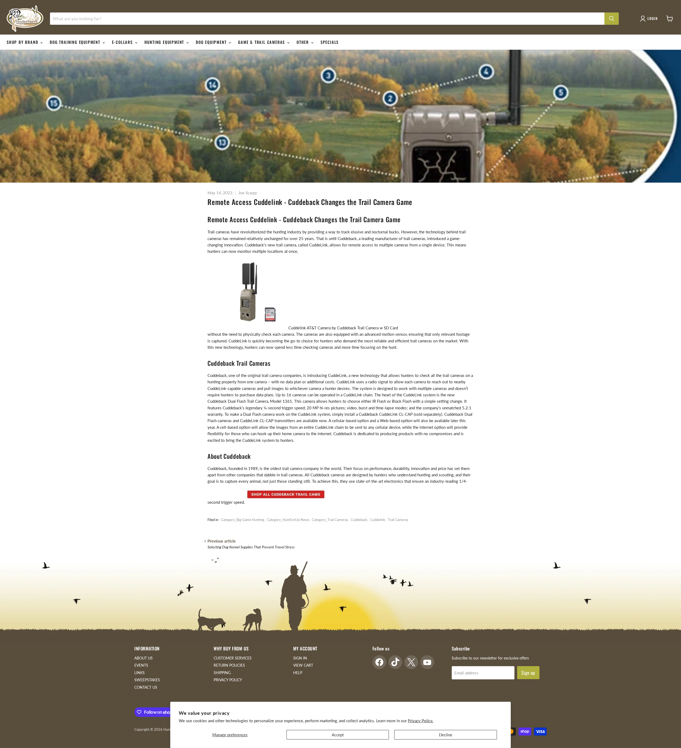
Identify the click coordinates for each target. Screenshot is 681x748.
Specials (330, 42)
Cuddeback (359, 520)
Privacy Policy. (420, 720)
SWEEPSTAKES (147, 680)
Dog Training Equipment (76, 42)
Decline (445, 734)
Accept (338, 734)
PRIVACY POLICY (228, 680)
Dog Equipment (212, 42)
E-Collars (123, 42)
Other (303, 42)
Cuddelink (377, 520)
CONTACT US (145, 687)
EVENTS (141, 665)
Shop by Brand (23, 42)
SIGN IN (300, 658)
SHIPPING (222, 672)
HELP (297, 672)
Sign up (528, 672)
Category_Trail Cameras (330, 520)
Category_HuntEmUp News (288, 520)
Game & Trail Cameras (262, 42)
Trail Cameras (398, 520)
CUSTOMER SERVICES (233, 658)
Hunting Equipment (165, 42)
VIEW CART (303, 665)
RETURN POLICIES (229, 665)
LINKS (139, 672)
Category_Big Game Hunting (242, 520)
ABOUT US (143, 658)
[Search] (611, 18)
